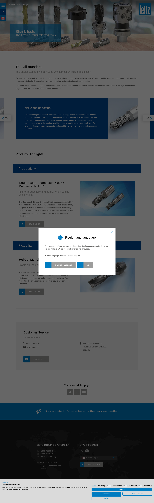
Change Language (63, 265)
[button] (5, 482)
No (88, 265)
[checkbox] (94, 486)
